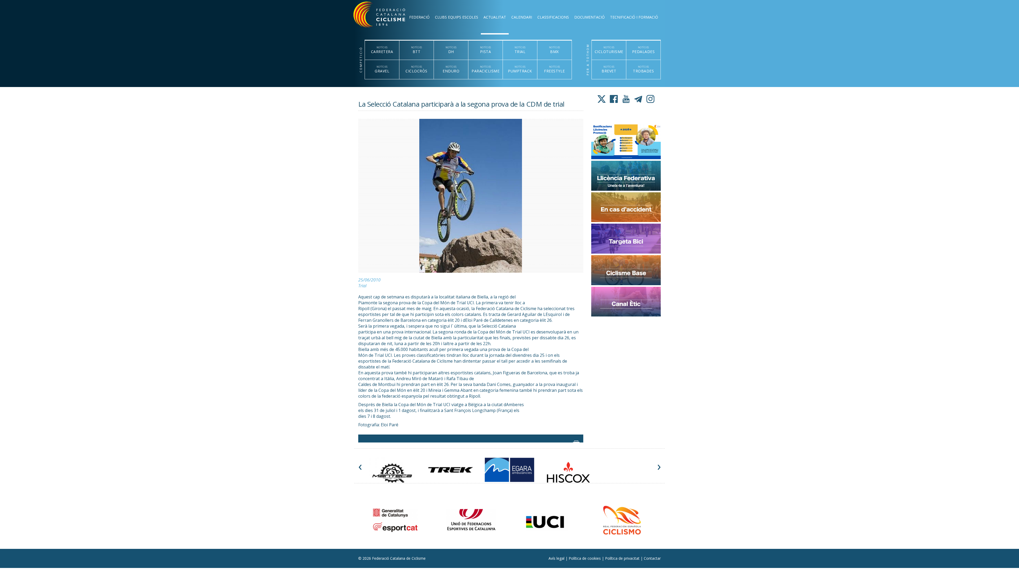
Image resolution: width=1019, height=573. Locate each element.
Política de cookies (585, 558)
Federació (419, 17)
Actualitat (494, 17)
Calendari (521, 17)
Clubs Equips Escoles (456, 17)
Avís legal (557, 558)
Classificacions (553, 17)
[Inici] (386, 16)
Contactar (652, 558)
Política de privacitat (623, 558)
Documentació (589, 17)
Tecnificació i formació (634, 17)
